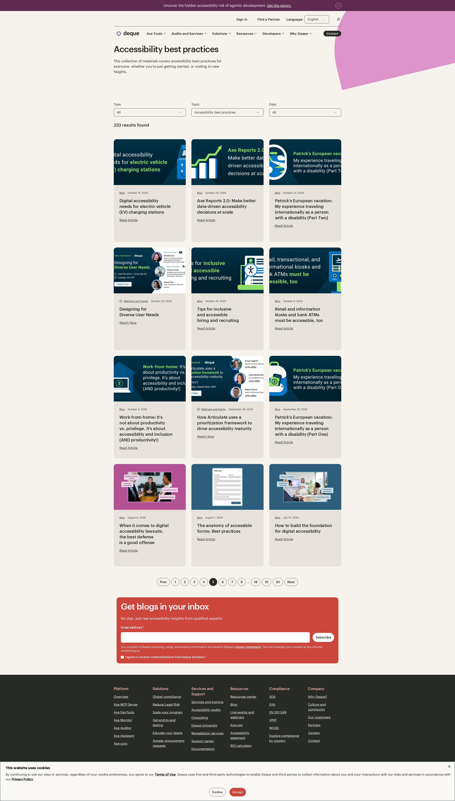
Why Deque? (317, 697)
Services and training (207, 702)
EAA (272, 704)
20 (278, 582)
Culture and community (317, 707)
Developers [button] (272, 33)
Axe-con (236, 725)
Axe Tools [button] (154, 33)
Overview (121, 697)
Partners (314, 725)
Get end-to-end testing (164, 722)
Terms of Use (165, 774)
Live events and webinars (242, 714)
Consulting (199, 718)
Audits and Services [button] (187, 33)
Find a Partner (268, 19)
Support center (202, 741)
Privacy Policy (22, 779)
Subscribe (323, 637)
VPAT (273, 720)
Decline (217, 792)
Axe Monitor (123, 720)
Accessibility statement (239, 735)
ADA (272, 697)
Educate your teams (168, 733)
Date (272, 104)
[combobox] (317, 19)
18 (255, 582)
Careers (314, 733)
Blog (233, 704)
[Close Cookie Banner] (449, 766)
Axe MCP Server (126, 704)
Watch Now (127, 323)
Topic (195, 104)
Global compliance (167, 697)
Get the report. (279, 5)
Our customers (319, 717)
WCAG (274, 728)
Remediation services (207, 733)
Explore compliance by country (284, 738)
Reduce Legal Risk (166, 704)
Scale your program (168, 712)
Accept (237, 792)
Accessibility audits (206, 710)
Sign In (241, 19)
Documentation (203, 749)
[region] (227, 781)
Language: (294, 19)
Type (117, 104)
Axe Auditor (123, 728)
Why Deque (299, 33)
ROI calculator (241, 746)
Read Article (128, 220)
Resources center (243, 697)
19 (266, 582)
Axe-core (120, 744)
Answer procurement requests (168, 743)
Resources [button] (244, 33)
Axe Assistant (124, 736)
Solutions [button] (219, 33)
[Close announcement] (338, 6)
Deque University (204, 725)
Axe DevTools (124, 712)
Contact (332, 33)
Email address (132, 627)
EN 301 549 (277, 712)
